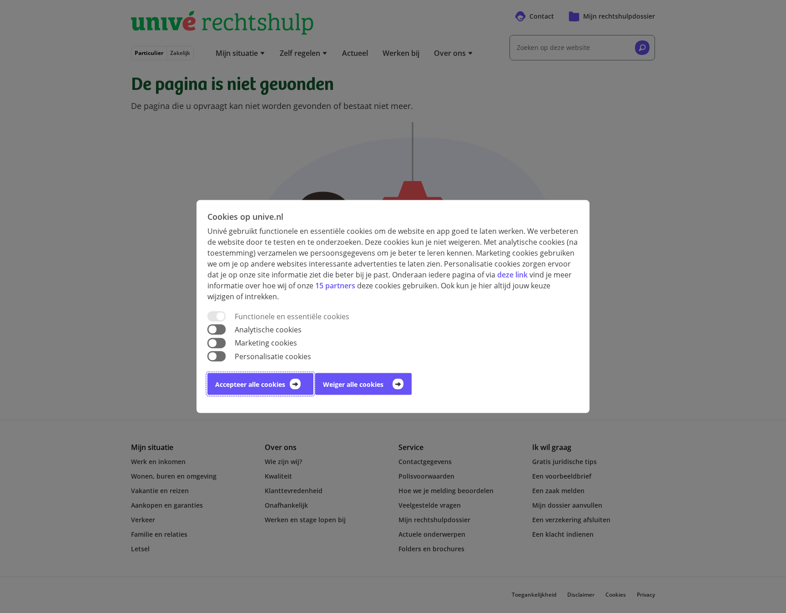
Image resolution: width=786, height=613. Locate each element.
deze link (512, 275)
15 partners (335, 286)
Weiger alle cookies (353, 384)
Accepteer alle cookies (250, 384)
